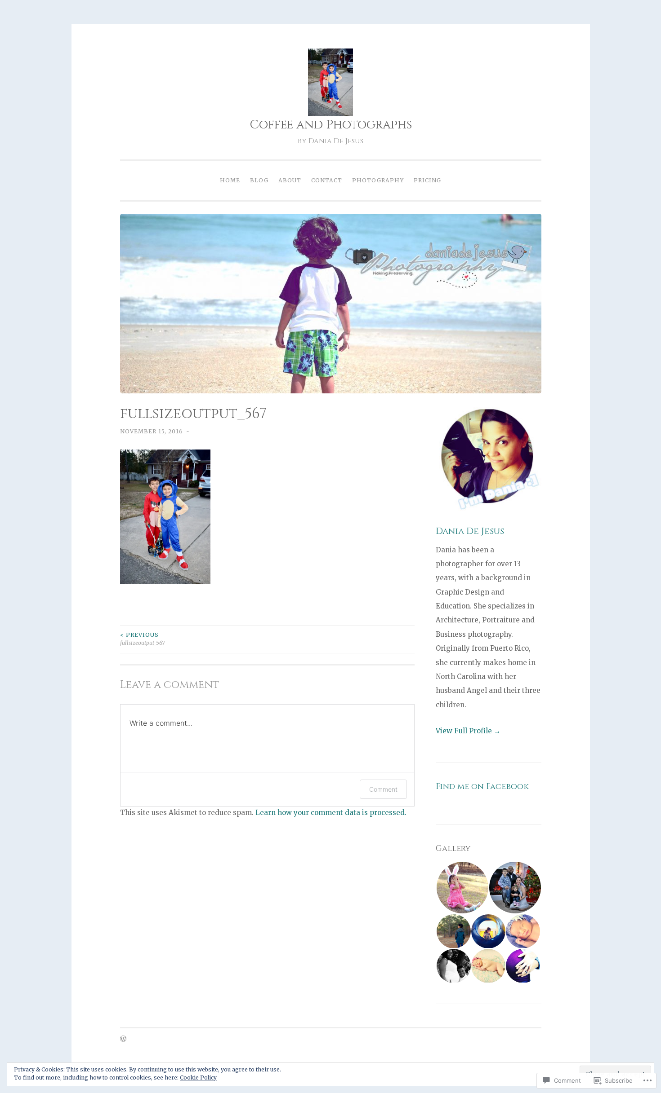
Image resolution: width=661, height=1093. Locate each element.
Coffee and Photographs (331, 125)
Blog (259, 180)
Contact (326, 180)
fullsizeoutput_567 (142, 638)
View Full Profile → (468, 731)
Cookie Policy (198, 1077)
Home (230, 180)
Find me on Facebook (482, 786)
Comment (383, 789)
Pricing (427, 180)
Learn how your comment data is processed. (330, 812)
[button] (462, 887)
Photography (378, 180)
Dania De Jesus (470, 531)
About (289, 180)
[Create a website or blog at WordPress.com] (123, 1039)
